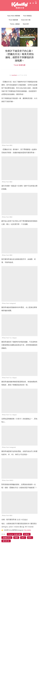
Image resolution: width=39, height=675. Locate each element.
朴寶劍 (26, 534)
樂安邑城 (6, 541)
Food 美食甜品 (27, 15)
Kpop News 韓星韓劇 (13, 15)
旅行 (23, 537)
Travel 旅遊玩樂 (13, 20)
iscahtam (14, 75)
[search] (36, 2)
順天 (30, 537)
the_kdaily (27, 530)
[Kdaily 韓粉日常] (19, 5)
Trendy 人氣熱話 (15, 24)
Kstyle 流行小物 (25, 20)
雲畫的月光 (7, 537)
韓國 (16, 537)
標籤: (3, 534)
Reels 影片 (26, 24)
